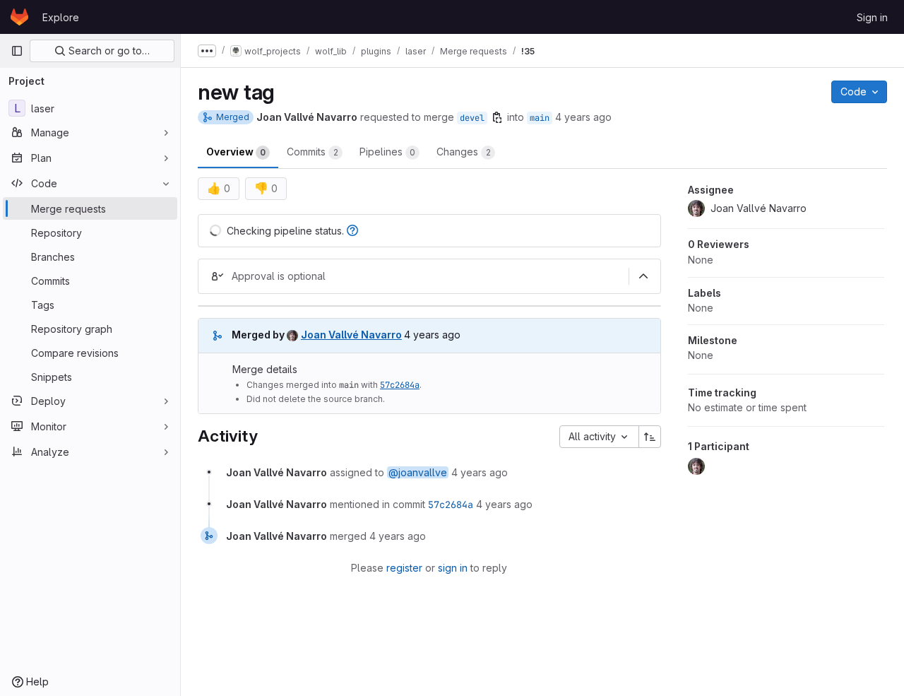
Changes (463, 152)
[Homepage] (19, 17)
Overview (236, 152)
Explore (60, 17)
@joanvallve (417, 472)
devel (472, 118)
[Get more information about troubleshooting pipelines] (352, 230)
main (539, 118)
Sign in (872, 17)
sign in (453, 568)
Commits (312, 152)
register (404, 568)
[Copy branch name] (497, 117)
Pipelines (387, 152)
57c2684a (400, 385)
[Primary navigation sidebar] (17, 51)
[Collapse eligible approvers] (643, 276)
